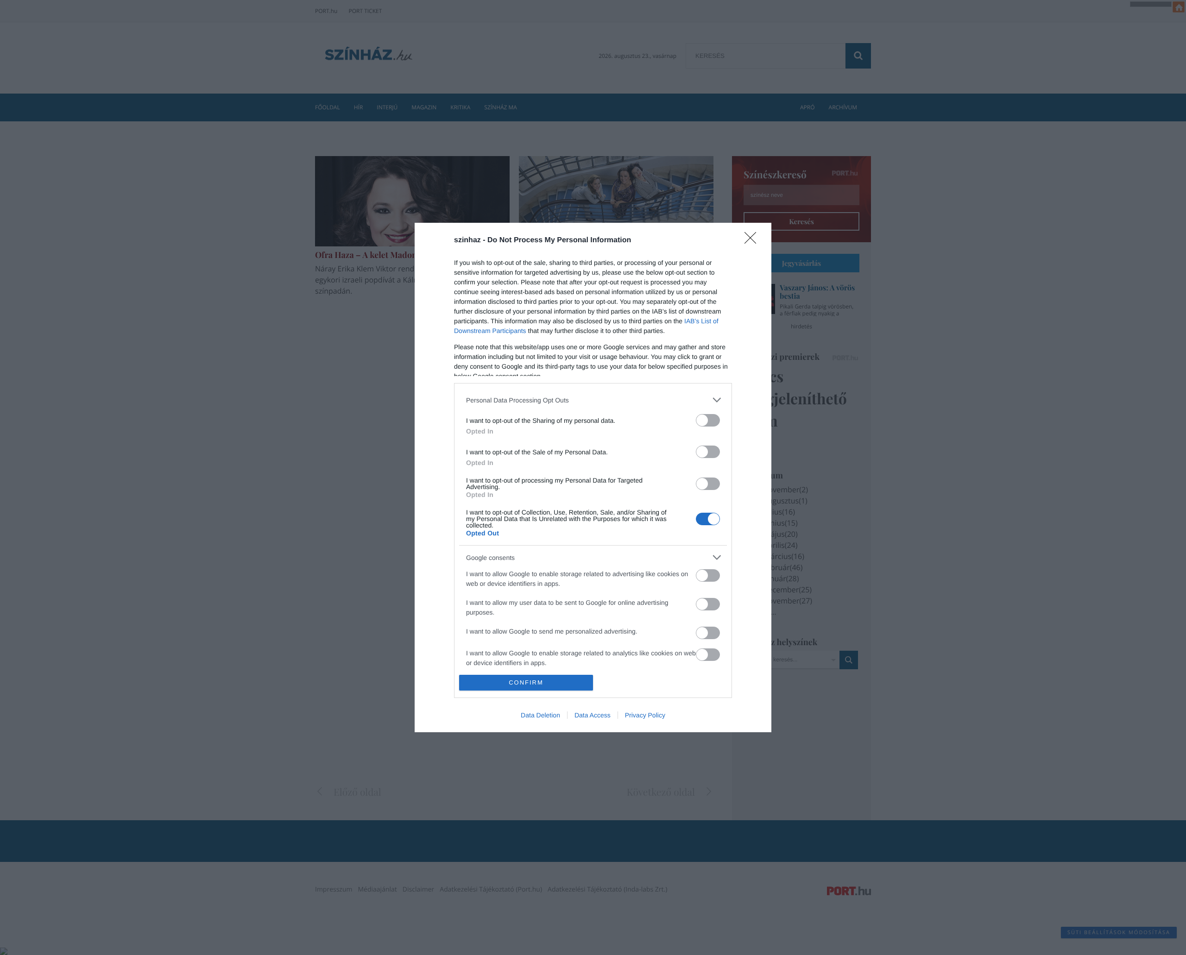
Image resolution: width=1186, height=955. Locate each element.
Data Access (592, 715)
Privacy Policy (645, 715)
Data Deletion (540, 715)
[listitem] (593, 400)
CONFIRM (526, 682)
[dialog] (593, 477)
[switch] (708, 420)
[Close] (753, 241)
